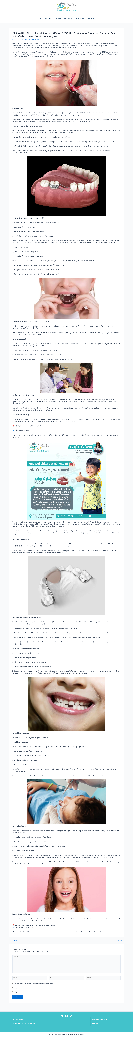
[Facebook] (61, 1016)
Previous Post (13, 940)
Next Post (121, 940)
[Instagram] (66, 1016)
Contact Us (91, 18)
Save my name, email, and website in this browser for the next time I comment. (35, 983)
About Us (48, 18)
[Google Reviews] (71, 1016)
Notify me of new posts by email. (22, 992)
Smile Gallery (80, 18)
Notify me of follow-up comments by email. (25, 988)
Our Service (68, 18)
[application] (52, 18)
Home (40, 18)
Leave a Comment (16, 39)
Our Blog (58, 18)
